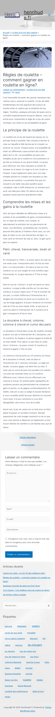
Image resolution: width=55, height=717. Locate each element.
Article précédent (28, 437)
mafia (46, 662)
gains (7, 645)
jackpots (19, 645)
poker (18, 668)
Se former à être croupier (14, 594)
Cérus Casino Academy (15, 638)
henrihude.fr (33, 14)
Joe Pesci (34, 657)
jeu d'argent (35, 644)
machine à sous (33, 662)
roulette (27, 679)
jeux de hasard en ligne (15, 657)
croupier (31, 633)
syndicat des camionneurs (16, 691)
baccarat (8, 626)
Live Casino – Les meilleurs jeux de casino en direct (26, 590)
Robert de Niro (11, 680)
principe (29, 668)
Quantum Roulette (13, 674)
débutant (34, 638)
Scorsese (9, 686)
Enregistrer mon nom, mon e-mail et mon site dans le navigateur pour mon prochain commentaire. (27, 542)
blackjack (21, 626)
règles (40, 680)
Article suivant (28, 445)
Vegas (7, 697)
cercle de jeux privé (13, 633)
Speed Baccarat (24, 686)
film (44, 638)
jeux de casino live (28, 651)
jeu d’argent (10, 651)
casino (36, 626)
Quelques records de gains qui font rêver (21, 586)
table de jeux (38, 691)
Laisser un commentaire (14, 89)
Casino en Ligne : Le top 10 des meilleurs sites (24, 573)
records (29, 674)
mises (7, 668)
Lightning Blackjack (13, 662)
